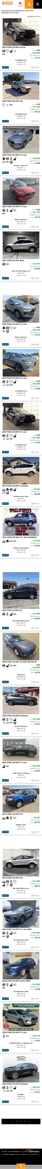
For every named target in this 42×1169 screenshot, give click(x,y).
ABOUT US (25, 1154)
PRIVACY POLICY (15, 1154)
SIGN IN (29, 1167)
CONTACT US (34, 1154)
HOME (4, 1167)
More (5, 67)
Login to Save (35, 67)
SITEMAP (5, 1154)
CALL (38, 1167)
